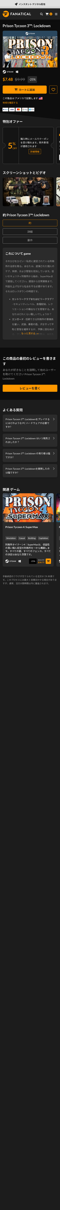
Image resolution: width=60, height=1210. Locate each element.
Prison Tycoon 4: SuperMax (21, 526)
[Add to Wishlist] (53, 90)
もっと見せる (28, 333)
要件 (30, 240)
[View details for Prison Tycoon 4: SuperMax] (28, 507)
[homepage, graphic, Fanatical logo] (17, 14)
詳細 (30, 231)
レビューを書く (30, 388)
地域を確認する (10, 102)
